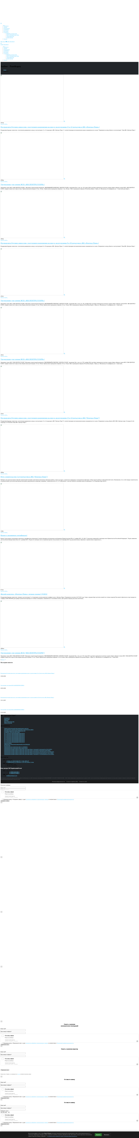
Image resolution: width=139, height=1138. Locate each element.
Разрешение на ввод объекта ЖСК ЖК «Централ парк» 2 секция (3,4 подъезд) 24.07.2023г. (27, 750)
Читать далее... (4, 124)
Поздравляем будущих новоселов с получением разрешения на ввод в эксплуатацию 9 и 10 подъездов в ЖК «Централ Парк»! (50, 243)
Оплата (5, 39)
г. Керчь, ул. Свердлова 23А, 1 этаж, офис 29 (17, 761)
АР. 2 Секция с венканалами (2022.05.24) (14, 734)
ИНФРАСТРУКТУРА (11, 33)
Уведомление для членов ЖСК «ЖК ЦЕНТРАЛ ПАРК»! (23, 184)
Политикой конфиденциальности (65, 799)
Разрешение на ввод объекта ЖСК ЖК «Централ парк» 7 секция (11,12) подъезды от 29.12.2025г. (29, 754)
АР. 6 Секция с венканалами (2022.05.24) (14, 739)
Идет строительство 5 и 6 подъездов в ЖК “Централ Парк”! (24, 477)
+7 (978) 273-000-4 (14, 773)
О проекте (6, 32)
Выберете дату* (4, 1111)
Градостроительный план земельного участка (16, 728)
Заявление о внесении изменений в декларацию (17, 744)
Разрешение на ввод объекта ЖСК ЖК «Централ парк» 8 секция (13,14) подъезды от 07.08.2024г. (29, 751)
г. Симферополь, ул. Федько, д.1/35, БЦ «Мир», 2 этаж (20, 762)
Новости (6, 26)
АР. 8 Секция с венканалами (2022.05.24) (14, 742)
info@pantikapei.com (11, 775)
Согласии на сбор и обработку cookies (55, 1136)
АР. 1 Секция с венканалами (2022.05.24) (14, 733)
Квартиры (6, 719)
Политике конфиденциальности (70, 1136)
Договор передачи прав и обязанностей (14, 730)
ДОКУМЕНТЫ (10, 36)
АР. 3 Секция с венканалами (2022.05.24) (14, 735)
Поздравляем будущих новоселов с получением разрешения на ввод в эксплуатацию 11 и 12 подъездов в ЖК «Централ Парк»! (50, 127)
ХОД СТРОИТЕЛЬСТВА (12, 35)
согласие (19, 1074)
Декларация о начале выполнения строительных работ (19, 729)
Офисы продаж (8, 723)
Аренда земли (8, 743)
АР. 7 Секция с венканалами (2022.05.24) (14, 740)
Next (3, 659)
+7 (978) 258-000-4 (14, 772)
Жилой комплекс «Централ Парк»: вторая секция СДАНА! (24, 594)
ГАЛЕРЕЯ (6, 29)
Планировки (6, 28)
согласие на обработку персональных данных (37, 799)
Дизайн (5, 27)
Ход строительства (9, 721)
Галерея (6, 720)
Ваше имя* (3, 1028)
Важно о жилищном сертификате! (14, 535)
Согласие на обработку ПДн (72, 781)
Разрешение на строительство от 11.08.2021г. (16, 746)
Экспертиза (7, 745)
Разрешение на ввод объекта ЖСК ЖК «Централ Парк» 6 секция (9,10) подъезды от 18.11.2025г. (29, 753)
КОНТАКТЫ (9, 37)
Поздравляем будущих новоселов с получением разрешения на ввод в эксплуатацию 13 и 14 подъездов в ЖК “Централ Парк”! (50, 418)
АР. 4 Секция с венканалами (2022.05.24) (14, 737)
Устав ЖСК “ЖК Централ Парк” (12, 732)
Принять (98, 1134)
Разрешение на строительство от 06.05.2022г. (16, 748)
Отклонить (106, 1134)
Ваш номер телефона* (6, 1031)
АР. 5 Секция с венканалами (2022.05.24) (14, 738)
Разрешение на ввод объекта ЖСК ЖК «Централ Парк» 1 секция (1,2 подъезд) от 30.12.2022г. (28, 749)
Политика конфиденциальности (58, 781)
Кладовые (5, 31)
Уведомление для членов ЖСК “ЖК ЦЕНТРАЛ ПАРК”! (23, 653)
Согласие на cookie (83, 781)
